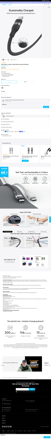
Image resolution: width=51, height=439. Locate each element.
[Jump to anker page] (3, 430)
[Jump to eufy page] (16, 430)
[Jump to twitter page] (5, 426)
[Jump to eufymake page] (34, 430)
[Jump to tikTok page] (11, 426)
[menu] (48, 4)
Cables (6, 377)
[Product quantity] (4, 94)
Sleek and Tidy (19, 231)
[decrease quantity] (2, 94)
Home (3, 377)
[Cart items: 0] (46, 4)
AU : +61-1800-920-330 (31, 400)
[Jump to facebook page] (3, 426)
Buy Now (25, 160)
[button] (46, 107)
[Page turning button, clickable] (2, 240)
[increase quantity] (6, 94)
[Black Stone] (2, 88)
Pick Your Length (43, 231)
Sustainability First (31, 231)
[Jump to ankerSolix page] (20, 430)
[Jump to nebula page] (25, 430)
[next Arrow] (49, 365)
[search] (44, 4)
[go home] (7, 4)
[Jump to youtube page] (7, 426)
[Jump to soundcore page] (12, 430)
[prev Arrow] (1, 365)
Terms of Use (25, 391)
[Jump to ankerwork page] (29, 430)
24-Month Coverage (7, 231)
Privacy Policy (32, 391)
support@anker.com (7, 400)
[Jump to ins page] (9, 426)
